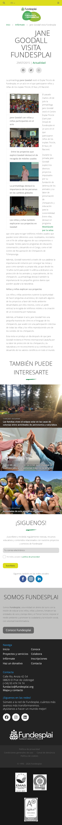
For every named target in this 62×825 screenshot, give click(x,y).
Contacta (36, 663)
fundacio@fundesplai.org (18, 686)
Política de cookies (29, 756)
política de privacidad (31, 557)
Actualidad (39, 62)
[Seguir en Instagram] (31, 578)
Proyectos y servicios (15, 654)
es (12, 2)
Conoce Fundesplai (18, 630)
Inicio (6, 649)
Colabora (36, 654)
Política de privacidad (29, 749)
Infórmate (20, 24)
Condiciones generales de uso (18, 752)
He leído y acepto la (23, 557)
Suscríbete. (10, 565)
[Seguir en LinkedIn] (39, 578)
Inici (8, 24)
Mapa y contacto (13, 690)
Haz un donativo (13, 663)
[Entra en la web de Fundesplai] (31, 739)
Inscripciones (39, 658)
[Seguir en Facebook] (22, 578)
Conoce (35, 649)
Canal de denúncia (46, 752)
